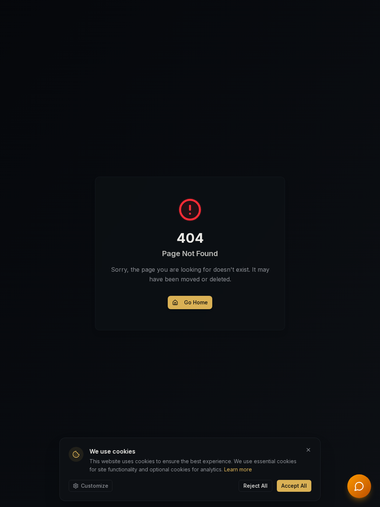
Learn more (238, 469)
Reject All (255, 486)
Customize (94, 486)
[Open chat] (359, 486)
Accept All (294, 486)
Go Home (196, 302)
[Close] (308, 450)
